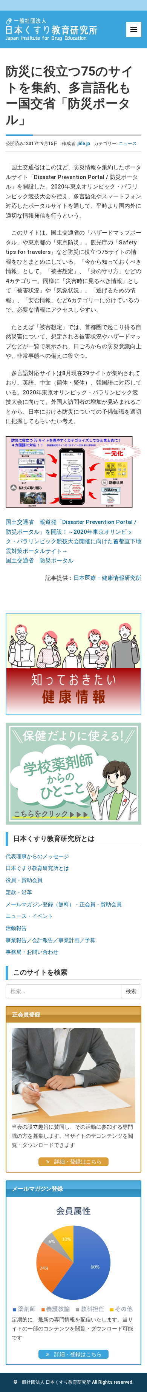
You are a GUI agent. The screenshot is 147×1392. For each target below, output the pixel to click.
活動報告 (16, 928)
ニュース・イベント (29, 916)
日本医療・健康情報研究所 (107, 578)
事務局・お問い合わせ (32, 952)
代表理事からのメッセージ (37, 856)
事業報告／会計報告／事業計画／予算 (50, 940)
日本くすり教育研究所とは (37, 868)
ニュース (128, 143)
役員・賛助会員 (24, 880)
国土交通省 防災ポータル (40, 560)
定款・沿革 (19, 892)
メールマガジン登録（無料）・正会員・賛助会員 (64, 904)
